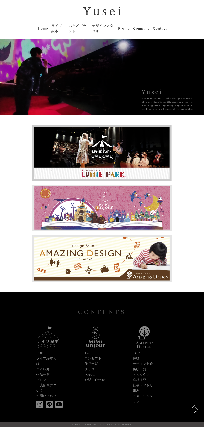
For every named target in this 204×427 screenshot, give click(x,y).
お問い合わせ (46, 396)
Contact (160, 28)
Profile (124, 28)
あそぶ (90, 374)
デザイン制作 (143, 363)
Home (43, 28)
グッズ (90, 369)
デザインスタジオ (103, 28)
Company (141, 28)
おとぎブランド (78, 28)
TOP (39, 353)
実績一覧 (139, 369)
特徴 (136, 358)
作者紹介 (43, 369)
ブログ (41, 379)
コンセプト (93, 358)
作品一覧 (43, 374)
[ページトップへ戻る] (195, 406)
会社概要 (139, 379)
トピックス (141, 374)
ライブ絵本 (56, 28)
